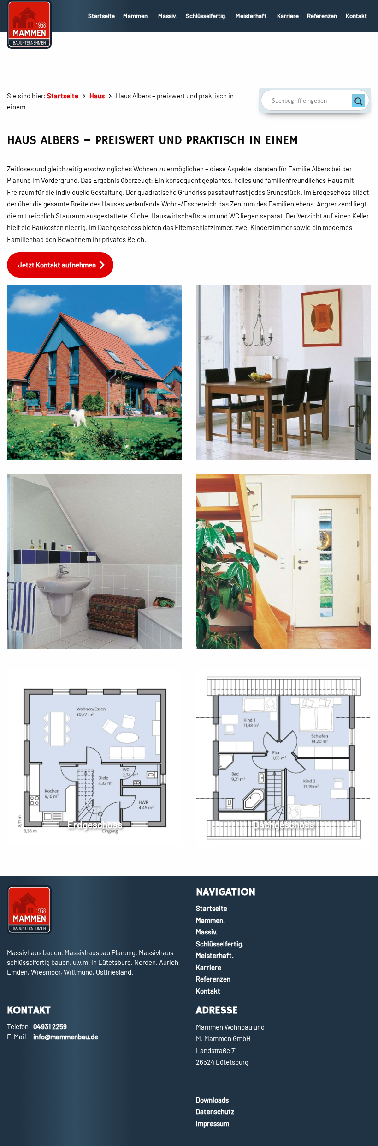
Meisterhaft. (252, 15)
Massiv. (167, 15)
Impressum (212, 1123)
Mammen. (136, 15)
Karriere (288, 15)
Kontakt (356, 15)
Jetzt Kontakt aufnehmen (57, 265)
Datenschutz (215, 1111)
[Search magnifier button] (358, 100)
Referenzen (322, 15)
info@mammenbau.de (65, 1036)
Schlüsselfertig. (206, 15)
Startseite (101, 15)
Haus (97, 95)
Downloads (212, 1100)
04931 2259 (50, 1026)
